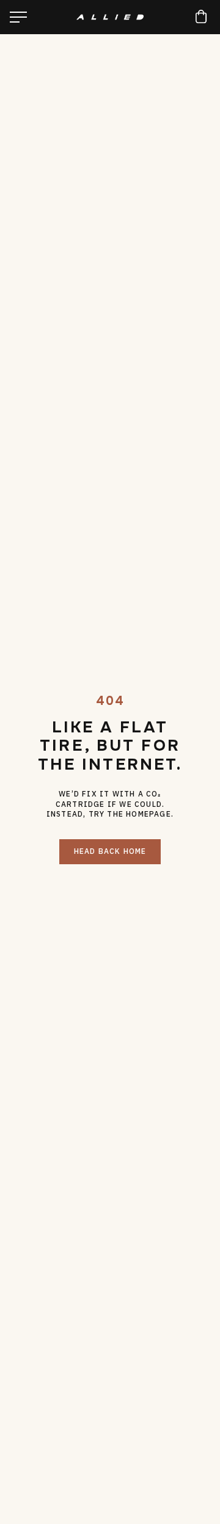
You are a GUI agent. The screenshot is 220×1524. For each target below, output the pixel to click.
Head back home (110, 851)
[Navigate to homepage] (109, 17)
